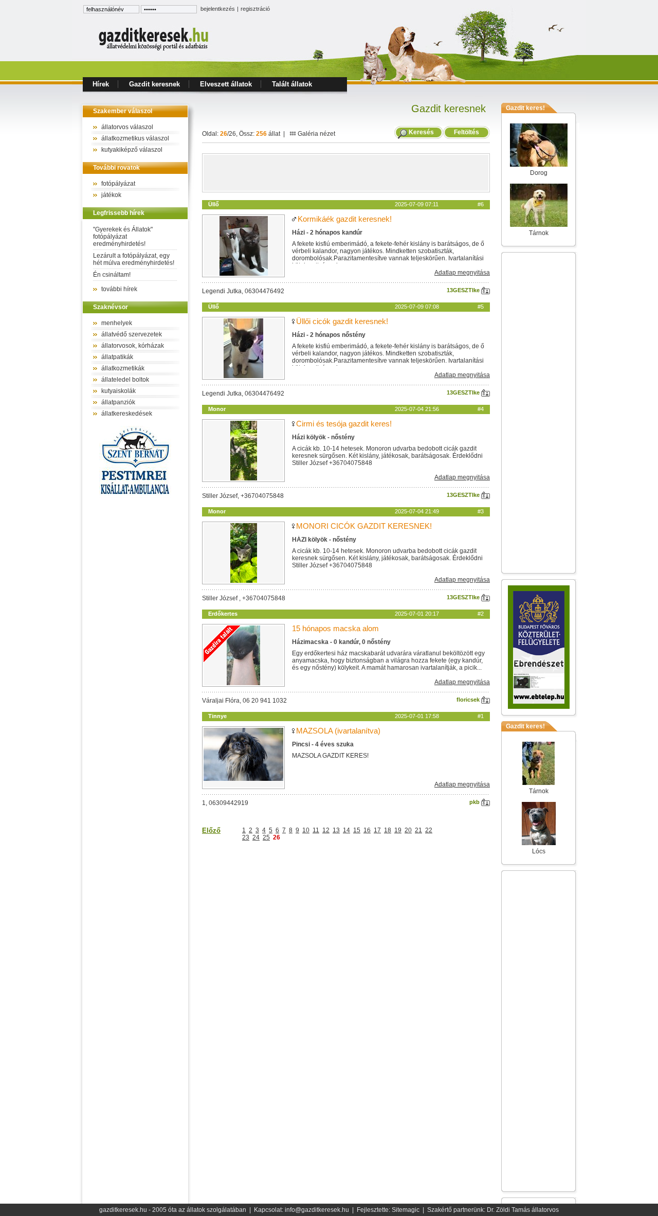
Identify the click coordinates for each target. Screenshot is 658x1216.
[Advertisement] (346, 172)
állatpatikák (117, 357)
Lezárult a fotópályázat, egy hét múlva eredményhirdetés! (133, 259)
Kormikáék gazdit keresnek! (345, 218)
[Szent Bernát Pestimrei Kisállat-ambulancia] (135, 496)
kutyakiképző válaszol (131, 149)
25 (266, 837)
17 (377, 830)
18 (387, 830)
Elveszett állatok (226, 84)
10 (305, 830)
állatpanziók (118, 402)
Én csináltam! (112, 274)
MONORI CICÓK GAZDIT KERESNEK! (364, 526)
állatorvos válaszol (127, 127)
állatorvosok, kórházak (132, 345)
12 (326, 830)
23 (245, 837)
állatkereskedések (126, 413)
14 (346, 830)
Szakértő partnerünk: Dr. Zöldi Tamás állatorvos (493, 1209)
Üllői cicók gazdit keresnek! (342, 321)
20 (408, 830)
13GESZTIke (464, 290)
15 (356, 830)
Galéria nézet (315, 133)
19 (397, 830)
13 (336, 830)
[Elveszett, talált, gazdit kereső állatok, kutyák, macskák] (154, 49)
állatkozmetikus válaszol (135, 138)
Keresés (421, 132)
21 (418, 830)
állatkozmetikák (122, 368)
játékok (111, 195)
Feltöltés (466, 132)
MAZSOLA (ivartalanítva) (338, 730)
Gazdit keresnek (154, 84)
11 (316, 830)
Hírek (101, 84)
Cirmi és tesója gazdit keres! (344, 423)
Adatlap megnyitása (462, 272)
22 (428, 830)
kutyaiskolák (118, 391)
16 (367, 830)
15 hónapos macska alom (335, 628)
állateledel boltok (125, 379)
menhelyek (116, 323)
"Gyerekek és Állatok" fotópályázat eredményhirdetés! (123, 236)
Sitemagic (405, 1209)
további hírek (119, 289)
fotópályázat (118, 183)
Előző (211, 830)
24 (256, 837)
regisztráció (255, 9)
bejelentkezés (217, 9)
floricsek (468, 699)
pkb (475, 802)
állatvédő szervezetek (131, 334)
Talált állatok (292, 84)
